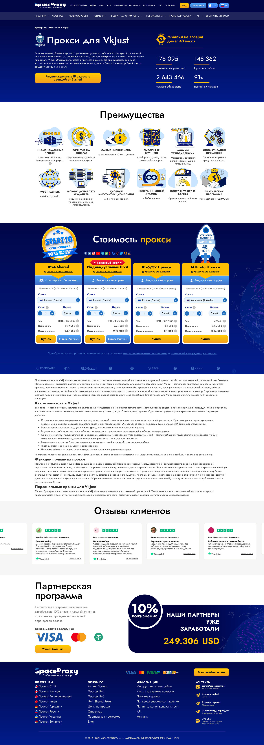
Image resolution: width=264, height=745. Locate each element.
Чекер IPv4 (40, 15)
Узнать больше (53, 649)
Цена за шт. (93, 326)
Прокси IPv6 (96, 696)
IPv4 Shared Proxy (100, 701)
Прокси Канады (49, 691)
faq (160, 5)
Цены (93, 5)
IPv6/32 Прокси (156, 267)
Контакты (170, 5)
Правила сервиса (148, 696)
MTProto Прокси (205, 267)
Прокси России (48, 711)
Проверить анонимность (124, 15)
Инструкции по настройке (154, 686)
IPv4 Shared (58, 267)
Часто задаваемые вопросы (155, 691)
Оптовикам (149, 5)
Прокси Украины (49, 716)
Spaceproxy (41, 27)
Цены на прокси (99, 706)
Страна (91, 294)
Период (116, 307)
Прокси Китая (47, 701)
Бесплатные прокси (217, 15)
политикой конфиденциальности (193, 353)
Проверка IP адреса (180, 15)
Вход (184, 5)
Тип (89, 321)
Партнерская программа (127, 5)
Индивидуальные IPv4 (107, 267)
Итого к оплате (95, 331)
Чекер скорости (78, 15)
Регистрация (198, 5)
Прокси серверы (78, 5)
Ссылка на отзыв (25, 549)
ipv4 (101, 5)
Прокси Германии (50, 706)
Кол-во (92, 307)
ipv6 (109, 5)
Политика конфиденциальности (158, 706)
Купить (95, 339)
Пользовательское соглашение (158, 701)
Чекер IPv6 (57, 15)
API (198, 15)
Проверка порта (154, 15)
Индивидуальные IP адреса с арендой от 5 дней (68, 78)
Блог (91, 721)
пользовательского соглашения (145, 353)
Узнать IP (99, 15)
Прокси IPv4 (96, 691)
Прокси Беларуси (50, 721)
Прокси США (47, 686)
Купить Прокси (98, 686)
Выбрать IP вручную (118, 338)
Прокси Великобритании (55, 696)
